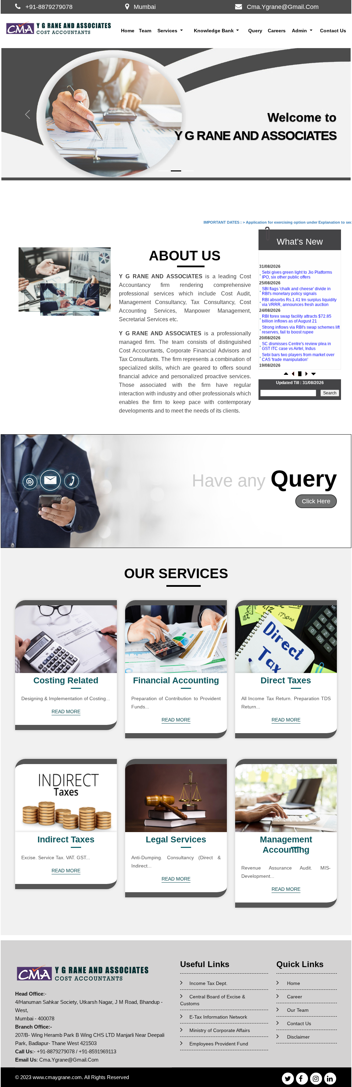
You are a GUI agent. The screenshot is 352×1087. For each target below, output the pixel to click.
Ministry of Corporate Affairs (219, 1030)
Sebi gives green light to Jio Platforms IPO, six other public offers (297, 262)
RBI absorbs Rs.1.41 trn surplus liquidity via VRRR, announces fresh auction (299, 290)
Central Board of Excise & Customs (212, 1000)
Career (294, 996)
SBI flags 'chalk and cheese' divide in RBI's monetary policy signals (296, 279)
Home (127, 30)
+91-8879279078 (49, 6)
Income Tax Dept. (208, 983)
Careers (277, 30)
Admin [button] (300, 30)
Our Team (298, 1010)
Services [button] (168, 30)
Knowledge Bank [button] (214, 30)
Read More (66, 711)
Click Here (316, 501)
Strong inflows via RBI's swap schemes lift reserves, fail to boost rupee (301, 317)
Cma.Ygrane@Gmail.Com (283, 6)
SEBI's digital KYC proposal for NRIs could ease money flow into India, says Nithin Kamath (298, 364)
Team (145, 30)
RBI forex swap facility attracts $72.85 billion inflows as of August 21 (296, 306)
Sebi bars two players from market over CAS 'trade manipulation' (298, 345)
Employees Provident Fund (218, 1043)
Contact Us (333, 30)
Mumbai (145, 6)
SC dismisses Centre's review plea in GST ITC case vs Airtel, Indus (296, 334)
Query (255, 30)
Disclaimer (298, 1037)
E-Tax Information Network (218, 1017)
